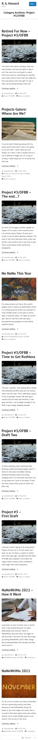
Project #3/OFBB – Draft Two (16, 432)
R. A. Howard (10, 3)
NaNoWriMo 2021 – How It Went (17, 592)
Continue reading (9, 88)
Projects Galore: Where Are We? (14, 111)
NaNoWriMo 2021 (16, 670)
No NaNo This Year (16, 273)
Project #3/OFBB (9, 96)
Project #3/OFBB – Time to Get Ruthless (18, 354)
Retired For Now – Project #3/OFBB (16, 33)
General (6, 337)
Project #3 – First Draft (11, 513)
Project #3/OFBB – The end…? (16, 194)
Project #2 (14, 174)
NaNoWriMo (14, 337)
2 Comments (31, 657)
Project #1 (7, 174)
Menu (33, 4)
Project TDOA (6, 176)
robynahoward (9, 93)
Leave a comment (24, 96)
